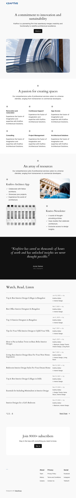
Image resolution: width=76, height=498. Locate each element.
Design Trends (64, 344)
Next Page (65, 413)
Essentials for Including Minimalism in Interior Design (27, 391)
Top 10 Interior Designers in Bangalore (21, 320)
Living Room (66, 346)
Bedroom (56, 344)
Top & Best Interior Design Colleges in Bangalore (25, 298)
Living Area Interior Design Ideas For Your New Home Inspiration (28, 356)
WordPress (18, 491)
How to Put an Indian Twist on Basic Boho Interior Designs (26, 343)
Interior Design (58, 301)
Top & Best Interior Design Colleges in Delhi (24, 379)
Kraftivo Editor (57, 298)
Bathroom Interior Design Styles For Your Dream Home (28, 368)
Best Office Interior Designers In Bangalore (23, 309)
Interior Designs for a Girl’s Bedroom (20, 403)
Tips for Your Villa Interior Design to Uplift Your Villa (27, 331)
